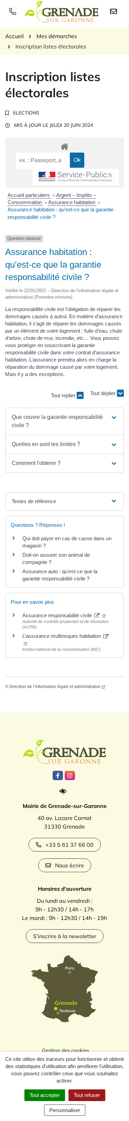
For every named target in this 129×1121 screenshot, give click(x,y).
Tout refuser (87, 1095)
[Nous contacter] (115, 11)
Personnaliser (64, 1110)
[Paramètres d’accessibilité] (64, 791)
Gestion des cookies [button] (65, 1050)
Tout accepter (45, 1095)
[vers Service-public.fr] (76, 177)
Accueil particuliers (29, 195)
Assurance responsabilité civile (57, 615)
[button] (64, 421)
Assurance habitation (72, 202)
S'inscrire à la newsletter (64, 936)
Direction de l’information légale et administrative (54, 686)
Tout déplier (103, 392)
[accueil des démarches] (64, 145)
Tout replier (64, 395)
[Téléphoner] (14, 11)
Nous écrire (69, 865)
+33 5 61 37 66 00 (69, 844)
